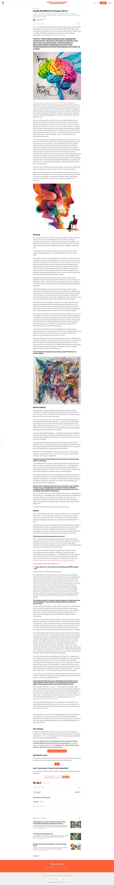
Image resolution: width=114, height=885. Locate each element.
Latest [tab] (38, 818)
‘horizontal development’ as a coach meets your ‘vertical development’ (54, 560)
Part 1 (36, 27)
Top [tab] (34, 818)
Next (77, 792)
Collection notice (68, 875)
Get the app (63, 879)
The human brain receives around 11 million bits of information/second (54, 103)
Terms (62, 875)
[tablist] (38, 801)
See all (35, 856)
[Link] (31, 44)
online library (45, 736)
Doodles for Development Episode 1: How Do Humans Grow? (49, 845)
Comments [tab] (36, 801)
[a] (75, 846)
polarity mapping (60, 426)
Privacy (58, 875)
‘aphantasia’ (52, 687)
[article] (57, 826)
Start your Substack (53, 879)
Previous (38, 792)
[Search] (95, 3)
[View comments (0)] (39, 23)
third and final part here (58, 35)
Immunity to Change (73, 426)
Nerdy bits (35, 8)
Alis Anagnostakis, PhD (41, 19)
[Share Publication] (97, 3)
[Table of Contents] (1, 442)
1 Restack (48, 782)
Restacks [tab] (42, 801)
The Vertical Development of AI (43, 834)
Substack (50, 882)
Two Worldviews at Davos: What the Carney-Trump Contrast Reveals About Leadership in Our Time (49, 822)
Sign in (110, 3)
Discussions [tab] (43, 818)
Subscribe (103, 3)
